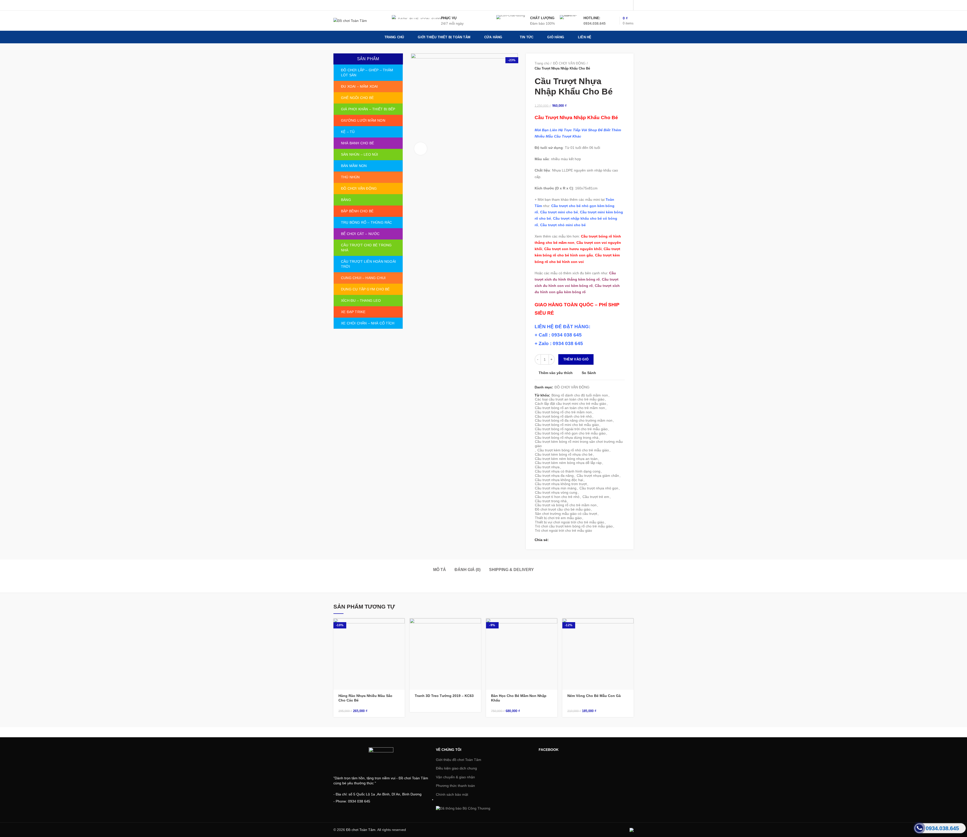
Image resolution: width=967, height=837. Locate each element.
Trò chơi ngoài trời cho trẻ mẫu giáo (563, 530)
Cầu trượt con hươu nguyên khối (573, 249)
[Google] (615, 5)
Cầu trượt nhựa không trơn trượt (561, 484)
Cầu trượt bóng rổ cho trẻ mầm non (563, 412)
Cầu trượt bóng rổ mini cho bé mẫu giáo (567, 425)
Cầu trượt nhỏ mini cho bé (563, 225)
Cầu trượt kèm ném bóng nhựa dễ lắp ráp (568, 463)
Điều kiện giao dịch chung (456, 768)
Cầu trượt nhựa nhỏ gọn (598, 488)
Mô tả (439, 569)
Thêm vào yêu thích (556, 373)
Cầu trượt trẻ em (595, 497)
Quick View (401, 638)
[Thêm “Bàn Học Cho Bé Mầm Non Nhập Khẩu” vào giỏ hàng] (553, 626)
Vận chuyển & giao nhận (455, 777)
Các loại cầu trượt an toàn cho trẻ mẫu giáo (569, 399)
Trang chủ (542, 63)
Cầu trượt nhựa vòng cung (556, 492)
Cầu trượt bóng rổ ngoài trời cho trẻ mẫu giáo (571, 429)
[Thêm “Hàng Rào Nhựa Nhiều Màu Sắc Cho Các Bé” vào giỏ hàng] (401, 626)
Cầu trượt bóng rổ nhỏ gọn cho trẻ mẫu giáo (570, 433)
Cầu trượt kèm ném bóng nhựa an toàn (566, 459)
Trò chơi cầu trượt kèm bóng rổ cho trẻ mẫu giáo (574, 526)
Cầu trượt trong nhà (551, 501)
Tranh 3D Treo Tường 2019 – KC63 (444, 696)
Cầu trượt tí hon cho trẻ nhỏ (557, 497)
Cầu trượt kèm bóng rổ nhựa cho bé (564, 454)
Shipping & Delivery (511, 569)
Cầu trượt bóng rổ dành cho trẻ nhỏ (563, 416)
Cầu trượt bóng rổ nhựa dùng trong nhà (566, 438)
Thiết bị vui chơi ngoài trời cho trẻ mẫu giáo (569, 522)
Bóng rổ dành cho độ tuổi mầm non (579, 395)
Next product (622, 66)
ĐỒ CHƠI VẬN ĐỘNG (569, 63)
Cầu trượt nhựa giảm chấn (598, 476)
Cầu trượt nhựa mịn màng (555, 488)
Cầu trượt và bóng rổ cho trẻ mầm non (566, 505)
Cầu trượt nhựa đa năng (554, 476)
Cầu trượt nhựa (547, 467)
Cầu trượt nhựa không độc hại (559, 480)
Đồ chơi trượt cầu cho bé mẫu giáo (563, 509)
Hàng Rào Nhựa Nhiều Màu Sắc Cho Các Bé (365, 698)
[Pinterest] (627, 5)
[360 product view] (420, 148)
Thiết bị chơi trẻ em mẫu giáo (558, 518)
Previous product (612, 66)
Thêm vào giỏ (576, 359)
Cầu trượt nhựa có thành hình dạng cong (567, 471)
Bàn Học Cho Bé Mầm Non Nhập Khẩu (518, 698)
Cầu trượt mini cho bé (559, 212)
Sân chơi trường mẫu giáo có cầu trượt (566, 514)
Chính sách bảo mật (452, 794)
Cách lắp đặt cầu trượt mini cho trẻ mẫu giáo (570, 403)
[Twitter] (608, 5)
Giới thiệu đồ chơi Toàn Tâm (458, 760)
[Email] (621, 5)
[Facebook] (602, 5)
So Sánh (589, 373)
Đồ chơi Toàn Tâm (360, 830)
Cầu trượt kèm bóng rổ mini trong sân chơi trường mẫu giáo (579, 444)
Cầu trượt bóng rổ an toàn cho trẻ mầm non (570, 408)
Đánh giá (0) (467, 569)
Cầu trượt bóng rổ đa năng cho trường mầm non (573, 420)
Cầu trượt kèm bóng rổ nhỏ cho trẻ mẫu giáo (573, 450)
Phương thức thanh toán (455, 786)
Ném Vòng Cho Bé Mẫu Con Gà (594, 696)
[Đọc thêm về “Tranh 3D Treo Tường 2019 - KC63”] (477, 626)
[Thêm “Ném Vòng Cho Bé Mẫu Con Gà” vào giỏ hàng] (630, 626)
